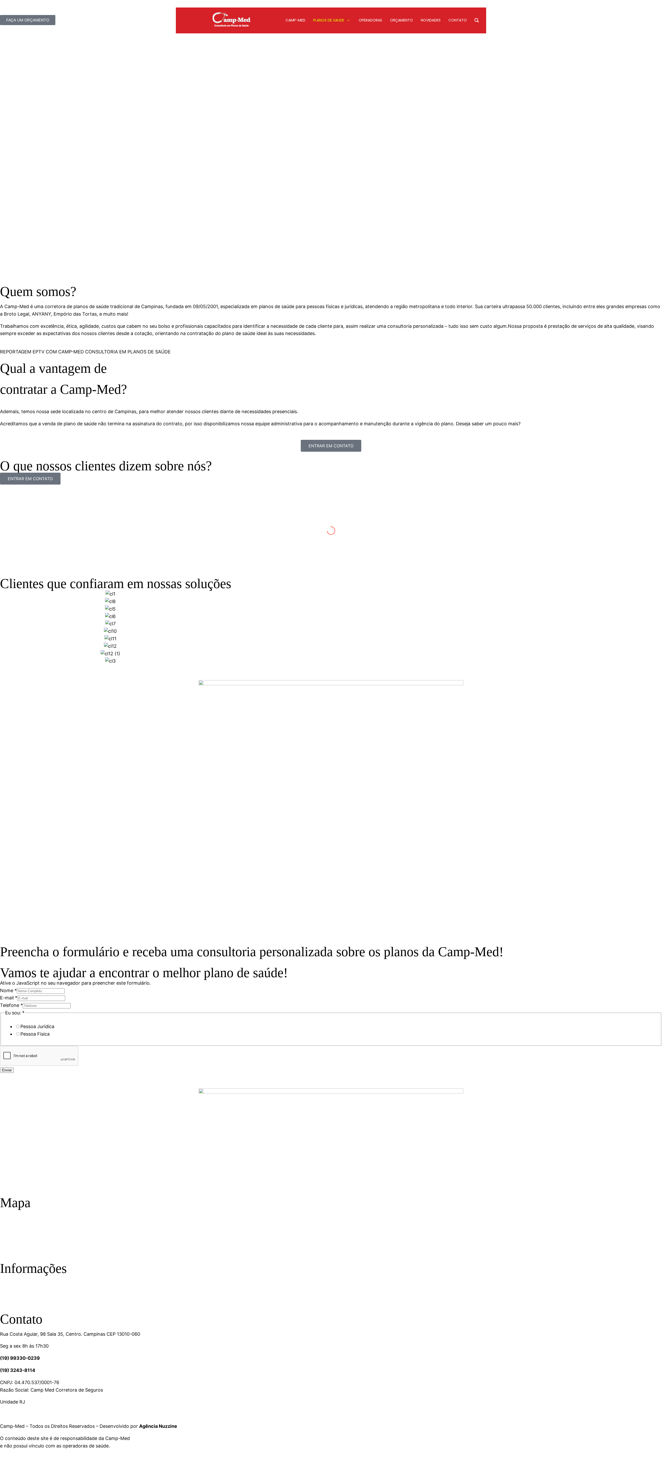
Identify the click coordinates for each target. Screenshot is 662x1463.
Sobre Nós (10, 1213)
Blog (4, 1301)
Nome (8, 990)
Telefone (11, 1005)
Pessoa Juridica (37, 1026)
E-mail (8, 997)
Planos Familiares (17, 1235)
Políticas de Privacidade (23, 1286)
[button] (5, 628)
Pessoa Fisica (35, 1034)
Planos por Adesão (18, 1250)
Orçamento (11, 1293)
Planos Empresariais (19, 1228)
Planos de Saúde (16, 1220)
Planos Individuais (17, 1243)
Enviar (7, 1070)
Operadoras (11, 1278)
